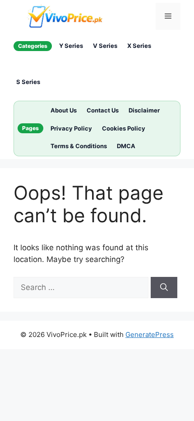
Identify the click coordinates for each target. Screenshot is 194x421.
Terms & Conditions (79, 146)
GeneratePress (149, 334)
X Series (139, 45)
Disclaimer (144, 110)
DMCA (126, 146)
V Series (105, 45)
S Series (28, 81)
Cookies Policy (123, 128)
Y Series (71, 45)
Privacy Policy (71, 128)
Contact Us (103, 110)
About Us (64, 110)
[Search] (164, 288)
